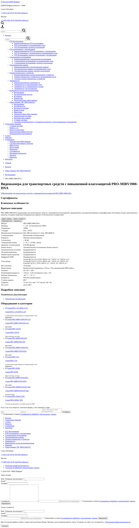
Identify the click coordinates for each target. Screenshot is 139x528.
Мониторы (18, 112)
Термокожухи (15, 81)
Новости (8, 424)
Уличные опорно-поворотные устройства (29, 79)
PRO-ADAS (12, 332)
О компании (9, 426)
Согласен (5, 526)
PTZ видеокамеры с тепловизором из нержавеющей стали (35, 53)
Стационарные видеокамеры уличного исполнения (33, 63)
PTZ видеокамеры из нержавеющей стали (29, 45)
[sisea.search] (23, 31)
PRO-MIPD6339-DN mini (17, 391)
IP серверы (18, 96)
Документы (18, 221)
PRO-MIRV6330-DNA (16, 381)
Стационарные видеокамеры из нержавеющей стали (33, 61)
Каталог (8, 418)
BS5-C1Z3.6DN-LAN (15, 312)
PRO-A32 (11, 361)
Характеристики (7, 221)
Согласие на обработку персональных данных (22, 468)
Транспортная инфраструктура (21, 132)
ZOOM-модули (19, 106)
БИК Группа (14, 145)
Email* (3, 481)
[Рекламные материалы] (2, 27)
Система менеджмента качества (21, 143)
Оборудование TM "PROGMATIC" (23, 102)
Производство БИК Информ (20, 141)
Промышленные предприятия (21, 134)
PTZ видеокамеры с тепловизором (22, 49)
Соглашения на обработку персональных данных (38, 414)
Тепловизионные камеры (19, 65)
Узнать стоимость (19, 219)
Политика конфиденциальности (17, 466)
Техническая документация (15, 299)
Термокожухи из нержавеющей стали (28, 85)
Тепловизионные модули (23, 94)
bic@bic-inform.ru (21, 13)
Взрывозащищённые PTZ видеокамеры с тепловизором (35, 51)
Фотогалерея (14, 147)
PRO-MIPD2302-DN (15, 342)
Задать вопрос (6, 219)
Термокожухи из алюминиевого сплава (28, 87)
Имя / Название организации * (12, 479)
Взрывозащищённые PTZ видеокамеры (29, 43)
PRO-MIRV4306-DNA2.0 (17, 323)
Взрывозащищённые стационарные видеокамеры (32, 59)
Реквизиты (14, 149)
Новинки (8, 445)
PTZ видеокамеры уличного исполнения (29, 47)
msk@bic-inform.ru (21, 20)
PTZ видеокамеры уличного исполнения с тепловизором (35, 55)
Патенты (13, 155)
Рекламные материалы (18, 153)
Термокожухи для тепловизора (25, 88)
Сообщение (5, 501)
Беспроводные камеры (22, 118)
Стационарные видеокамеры (20, 57)
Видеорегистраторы (21, 108)
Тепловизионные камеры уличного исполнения (32, 71)
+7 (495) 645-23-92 (7, 20)
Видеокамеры (19, 92)
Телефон (4, 483)
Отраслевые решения (13, 420)
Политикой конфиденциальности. (118, 522)
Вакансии (13, 157)
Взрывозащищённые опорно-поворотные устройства (34, 75)
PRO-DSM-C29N (14, 400)
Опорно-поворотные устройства (22, 73)
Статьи (7, 422)
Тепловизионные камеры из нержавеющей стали (32, 69)
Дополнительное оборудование (25, 100)
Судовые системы (20, 120)
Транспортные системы (22, 116)
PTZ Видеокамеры (16, 41)
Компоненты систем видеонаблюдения (24, 90)
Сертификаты (15, 151)
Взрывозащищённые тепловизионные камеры (31, 67)
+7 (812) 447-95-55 (7, 13)
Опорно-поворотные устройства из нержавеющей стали (35, 77)
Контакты (8, 428)
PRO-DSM (11, 372)
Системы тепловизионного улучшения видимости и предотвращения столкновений (45, 122)
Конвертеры (18, 98)
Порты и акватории (17, 130)
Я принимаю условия (29, 414)
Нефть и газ (14, 128)
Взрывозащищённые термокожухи (27, 83)
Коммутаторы (19, 110)
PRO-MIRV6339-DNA (16, 351)
